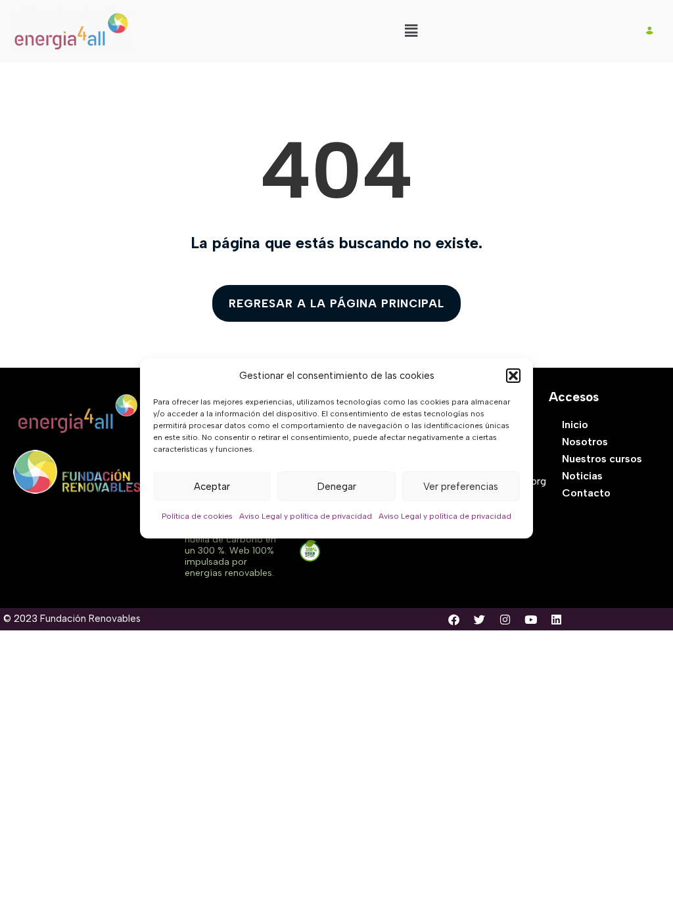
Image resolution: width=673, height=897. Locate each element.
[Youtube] (530, 619)
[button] (513, 375)
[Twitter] (479, 619)
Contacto (586, 493)
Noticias (582, 476)
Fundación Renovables (90, 618)
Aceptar (212, 486)
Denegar (336, 486)
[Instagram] (505, 619)
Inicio (575, 424)
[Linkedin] (556, 619)
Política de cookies (197, 516)
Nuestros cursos (602, 458)
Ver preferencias (460, 486)
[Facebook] (453, 619)
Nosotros (585, 441)
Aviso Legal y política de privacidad (305, 516)
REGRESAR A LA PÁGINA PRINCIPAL (336, 303)
